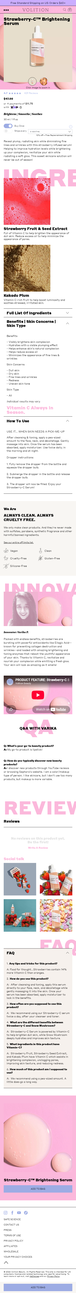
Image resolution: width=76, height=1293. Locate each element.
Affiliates (10, 1246)
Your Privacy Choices (18, 1256)
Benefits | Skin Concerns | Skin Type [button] (31, 323)
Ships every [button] (20, 130)
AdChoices (34, 1276)
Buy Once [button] (19, 125)
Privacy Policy (13, 1240)
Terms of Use (12, 1235)
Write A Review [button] (38, 847)
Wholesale (11, 1251)
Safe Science (12, 1219)
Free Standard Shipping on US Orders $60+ (38, 2)
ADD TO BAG (38, 1287)
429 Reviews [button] (31, 93)
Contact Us (11, 1224)
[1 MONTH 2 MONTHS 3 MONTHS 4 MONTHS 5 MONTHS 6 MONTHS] (50, 131)
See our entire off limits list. (19, 542)
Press (7, 1230)
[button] (6, 9)
